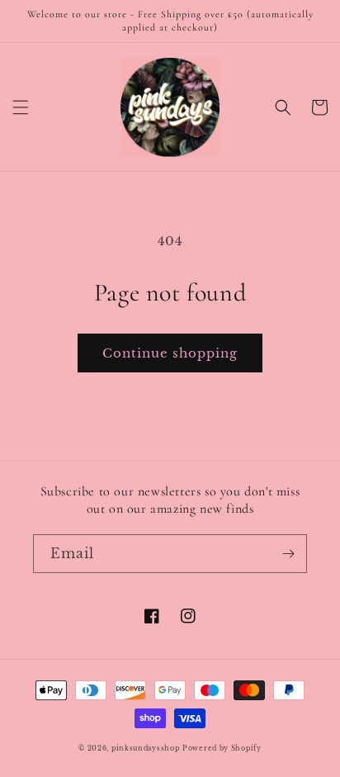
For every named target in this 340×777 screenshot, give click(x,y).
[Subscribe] (288, 553)
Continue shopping (170, 353)
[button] (20, 107)
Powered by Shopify (222, 748)
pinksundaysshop (145, 748)
